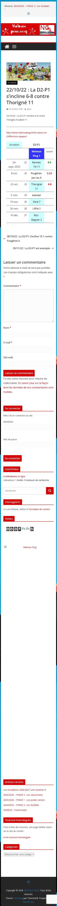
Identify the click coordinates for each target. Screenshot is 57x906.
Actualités (12, 83)
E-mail (7, 342)
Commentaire (12, 286)
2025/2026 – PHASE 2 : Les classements (23, 794)
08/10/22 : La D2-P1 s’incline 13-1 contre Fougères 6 (29, 238)
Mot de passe (10, 439)
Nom (7, 327)
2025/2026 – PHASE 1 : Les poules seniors (24, 799)
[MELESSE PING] (7, 46)
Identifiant (8, 421)
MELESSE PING (28, 27)
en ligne (14, 476)
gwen (29, 109)
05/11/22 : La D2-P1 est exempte (31, 248)
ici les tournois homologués (17, 837)
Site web (8, 357)
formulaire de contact (39, 509)
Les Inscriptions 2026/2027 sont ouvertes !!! (24, 789)
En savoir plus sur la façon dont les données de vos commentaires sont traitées (28, 387)
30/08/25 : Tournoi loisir (15, 810)
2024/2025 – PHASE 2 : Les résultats (31, 6)
